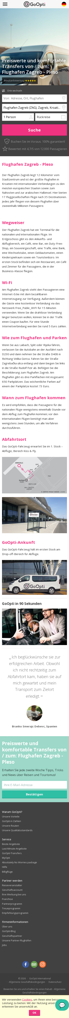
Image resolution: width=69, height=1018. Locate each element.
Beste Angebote (11, 844)
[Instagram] (42, 964)
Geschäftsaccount (12, 889)
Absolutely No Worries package (19, 862)
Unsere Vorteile (11, 816)
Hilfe (4, 867)
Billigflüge (7, 871)
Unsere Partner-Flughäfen (16, 940)
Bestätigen (34, 794)
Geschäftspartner (12, 936)
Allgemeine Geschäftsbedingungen (27, 982)
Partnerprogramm (12, 903)
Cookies (27, 999)
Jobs (4, 945)
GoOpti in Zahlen (11, 821)
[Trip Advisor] (34, 964)
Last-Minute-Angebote (14, 848)
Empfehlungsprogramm (15, 913)
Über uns (7, 926)
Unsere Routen (10, 825)
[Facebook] (25, 964)
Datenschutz (55, 982)
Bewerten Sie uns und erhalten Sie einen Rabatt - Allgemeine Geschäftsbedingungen (34, 991)
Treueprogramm (11, 908)
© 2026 (22, 978)
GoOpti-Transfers (12, 853)
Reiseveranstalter (12, 885)
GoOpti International (40, 978)
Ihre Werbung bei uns (14, 894)
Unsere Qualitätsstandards (17, 830)
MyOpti (6, 857)
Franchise (7, 899)
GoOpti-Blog (8, 931)
